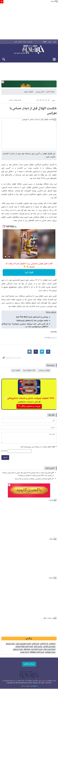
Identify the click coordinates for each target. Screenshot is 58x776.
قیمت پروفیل (18, 649)
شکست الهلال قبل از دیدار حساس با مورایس (33, 111)
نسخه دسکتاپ (29, 664)
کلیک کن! (29, 272)
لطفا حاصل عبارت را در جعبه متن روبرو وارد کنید (38, 447)
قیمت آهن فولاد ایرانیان (24, 646)
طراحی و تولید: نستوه (27, 686)
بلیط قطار (26, 649)
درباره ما (24, 42)
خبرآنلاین (29, 49)
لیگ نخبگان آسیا (29, 370)
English (45, 42)
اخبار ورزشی (40, 91)
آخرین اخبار (49, 468)
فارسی (54, 42)
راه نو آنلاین (44, 644)
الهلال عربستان (44, 370)
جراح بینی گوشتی (49, 646)
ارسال (5, 457)
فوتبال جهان (28, 91)
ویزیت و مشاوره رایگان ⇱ (29, 406)
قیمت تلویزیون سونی (23, 644)
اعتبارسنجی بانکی (49, 649)
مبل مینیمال (10, 644)
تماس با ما (29, 42)
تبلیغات (20, 42)
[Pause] (5, 256)
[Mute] (9, 256)
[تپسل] (2, 81)
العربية (49, 42)
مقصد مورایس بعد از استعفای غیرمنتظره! (32, 320)
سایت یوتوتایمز (50, 652)
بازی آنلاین (35, 644)
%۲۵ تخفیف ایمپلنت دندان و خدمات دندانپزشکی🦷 (29, 398)
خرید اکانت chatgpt (36, 652)
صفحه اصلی (50, 91)
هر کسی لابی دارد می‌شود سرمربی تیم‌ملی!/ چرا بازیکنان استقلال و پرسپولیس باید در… (24, 325)
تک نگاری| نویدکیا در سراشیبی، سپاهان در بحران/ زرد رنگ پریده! (34, 479)
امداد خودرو (24, 652)
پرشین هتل (38, 646)
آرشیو (16, 42)
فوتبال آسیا (16, 370)
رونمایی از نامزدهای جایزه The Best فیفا (32, 317)
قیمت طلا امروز (36, 649)
